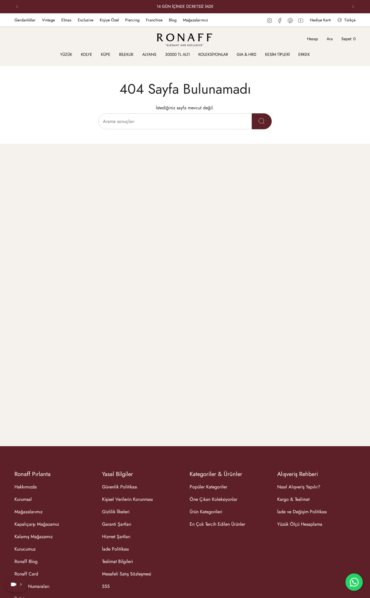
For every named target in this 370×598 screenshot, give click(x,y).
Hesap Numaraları (31, 586)
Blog (173, 20)
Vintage (48, 20)
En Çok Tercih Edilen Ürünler (217, 524)
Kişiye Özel (109, 20)
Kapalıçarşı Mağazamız (36, 524)
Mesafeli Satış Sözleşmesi (126, 574)
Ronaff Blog (26, 561)
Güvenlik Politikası (119, 486)
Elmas (66, 20)
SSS (106, 586)
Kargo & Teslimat (293, 499)
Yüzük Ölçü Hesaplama (299, 524)
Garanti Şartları (116, 524)
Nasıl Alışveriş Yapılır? (298, 486)
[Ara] (262, 121)
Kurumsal (23, 499)
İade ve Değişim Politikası (302, 511)
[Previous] (17, 6)
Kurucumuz (25, 549)
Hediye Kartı (320, 20)
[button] (66, 55)
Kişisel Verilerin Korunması (127, 499)
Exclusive (85, 20)
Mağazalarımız (195, 20)
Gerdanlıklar (25, 20)
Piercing (132, 20)
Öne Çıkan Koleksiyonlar (213, 499)
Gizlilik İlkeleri (116, 511)
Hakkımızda (25, 486)
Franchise (154, 20)
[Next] (353, 6)
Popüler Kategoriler (208, 486)
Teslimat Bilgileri (117, 561)
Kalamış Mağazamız (33, 536)
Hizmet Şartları (116, 536)
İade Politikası (115, 549)
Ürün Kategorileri (206, 511)
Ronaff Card (26, 574)
